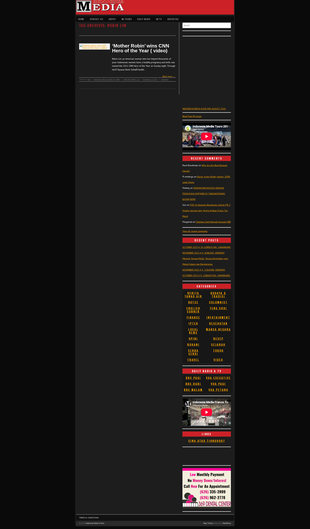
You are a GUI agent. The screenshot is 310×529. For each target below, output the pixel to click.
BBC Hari (193, 384)
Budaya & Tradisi (218, 294)
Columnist (218, 302)
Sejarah (218, 345)
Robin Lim (136, 79)
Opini (193, 339)
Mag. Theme (208, 523)
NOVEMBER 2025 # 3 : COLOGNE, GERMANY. (203, 269)
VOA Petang (218, 390)
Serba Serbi (193, 352)
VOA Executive (218, 378)
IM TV (159, 19)
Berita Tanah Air (108, 79)
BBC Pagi (193, 378)
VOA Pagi (218, 384)
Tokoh (117, 79)
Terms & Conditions (89, 517)
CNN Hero (127, 79)
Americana (98, 79)
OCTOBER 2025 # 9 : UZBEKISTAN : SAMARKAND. (206, 275)
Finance (193, 317)
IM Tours (127, 19)
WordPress (227, 523)
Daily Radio (143, 19)
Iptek (193, 323)
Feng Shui (218, 308)
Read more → (168, 76)
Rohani (193, 345)
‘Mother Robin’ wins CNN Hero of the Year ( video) (140, 48)
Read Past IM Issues (192, 116)
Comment (164, 79)
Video (218, 360)
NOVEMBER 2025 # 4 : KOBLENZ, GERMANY (203, 252)
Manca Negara (218, 329)
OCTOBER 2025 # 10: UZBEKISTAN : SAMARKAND (206, 247)
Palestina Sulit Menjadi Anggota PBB (213, 221)
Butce (193, 302)
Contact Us (96, 19)
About (112, 19)
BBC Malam (193, 390)
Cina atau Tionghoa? (206, 441)
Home (81, 19)
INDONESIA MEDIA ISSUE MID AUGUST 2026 (204, 108)
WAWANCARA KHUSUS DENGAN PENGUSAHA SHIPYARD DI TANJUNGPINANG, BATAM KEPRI (203, 194)
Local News (193, 331)
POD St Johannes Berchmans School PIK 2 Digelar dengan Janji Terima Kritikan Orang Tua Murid (206, 210)
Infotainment (218, 317)
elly (89, 79)
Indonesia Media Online (95, 523)
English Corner (193, 309)
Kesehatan (218, 323)
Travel (193, 360)
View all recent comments (194, 231)
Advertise (173, 19)
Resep (218, 339)
